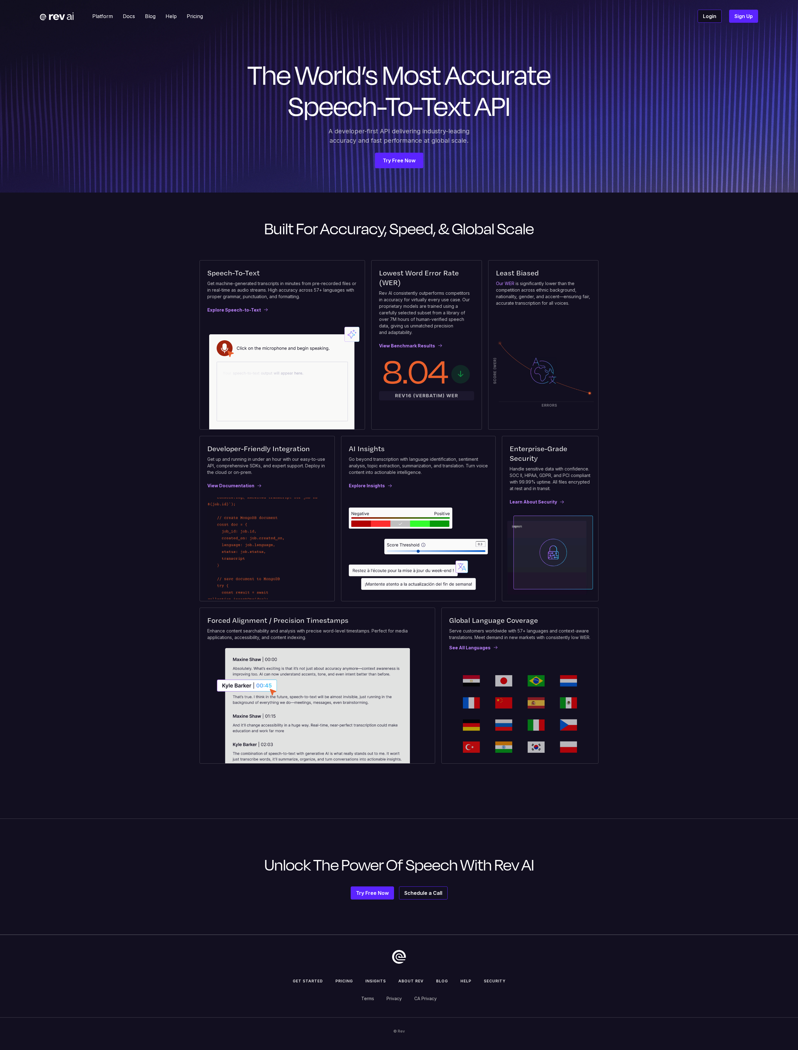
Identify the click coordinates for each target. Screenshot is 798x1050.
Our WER (505, 283)
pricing (344, 981)
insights (375, 981)
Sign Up (743, 16)
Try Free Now (399, 160)
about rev (411, 981)
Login (709, 16)
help (465, 981)
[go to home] (399, 957)
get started (308, 981)
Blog (442, 981)
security (495, 981)
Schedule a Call (423, 893)
